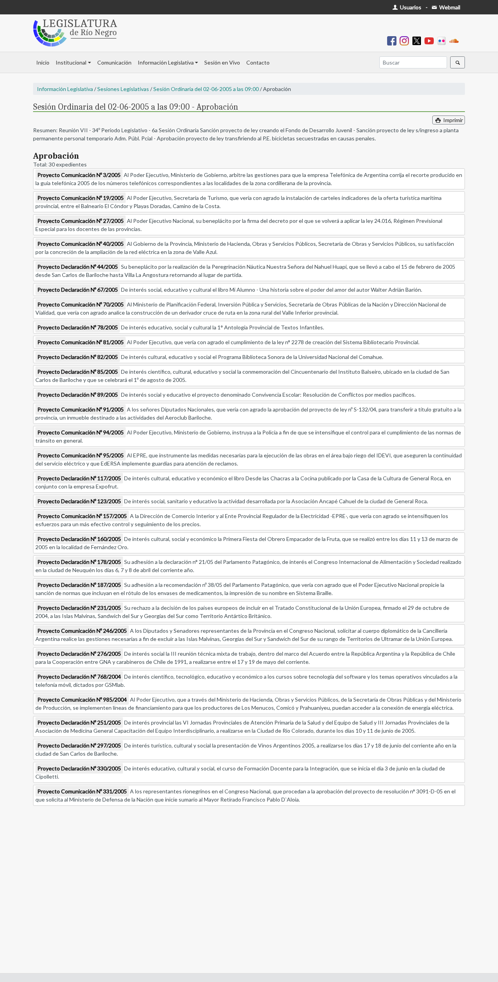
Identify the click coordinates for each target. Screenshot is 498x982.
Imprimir (452, 120)
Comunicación (114, 62)
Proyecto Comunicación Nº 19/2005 (80, 197)
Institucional (71, 62)
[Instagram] (406, 40)
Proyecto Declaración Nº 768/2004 (79, 676)
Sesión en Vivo (222, 62)
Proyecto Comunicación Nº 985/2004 (82, 699)
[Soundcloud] (455, 40)
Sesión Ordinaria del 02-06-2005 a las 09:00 (206, 89)
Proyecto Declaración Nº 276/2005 (79, 653)
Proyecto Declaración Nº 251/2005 (79, 722)
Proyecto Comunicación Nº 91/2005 (80, 409)
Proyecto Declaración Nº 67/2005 (77, 289)
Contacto (258, 62)
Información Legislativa (166, 62)
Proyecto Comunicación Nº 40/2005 (80, 243)
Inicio (42, 62)
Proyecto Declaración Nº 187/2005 (79, 584)
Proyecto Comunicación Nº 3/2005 (79, 175)
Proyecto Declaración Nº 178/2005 (79, 561)
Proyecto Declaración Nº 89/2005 (77, 394)
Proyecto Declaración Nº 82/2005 (77, 357)
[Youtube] (430, 40)
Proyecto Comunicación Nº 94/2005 (80, 432)
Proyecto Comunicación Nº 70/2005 (80, 304)
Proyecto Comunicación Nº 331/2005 (82, 791)
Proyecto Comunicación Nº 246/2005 (82, 630)
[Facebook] (393, 40)
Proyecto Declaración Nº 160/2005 (79, 539)
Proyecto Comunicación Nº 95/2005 (80, 455)
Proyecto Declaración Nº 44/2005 (77, 266)
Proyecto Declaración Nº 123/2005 (79, 501)
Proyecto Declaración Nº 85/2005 (77, 371)
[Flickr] (443, 40)
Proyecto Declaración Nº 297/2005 (79, 745)
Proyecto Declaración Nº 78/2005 (77, 327)
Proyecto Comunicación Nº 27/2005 (80, 220)
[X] (418, 40)
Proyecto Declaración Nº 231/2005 (79, 607)
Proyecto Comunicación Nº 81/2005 (80, 342)
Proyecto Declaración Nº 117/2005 (79, 478)
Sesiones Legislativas (123, 89)
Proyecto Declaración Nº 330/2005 (79, 768)
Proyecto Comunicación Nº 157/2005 (82, 516)
